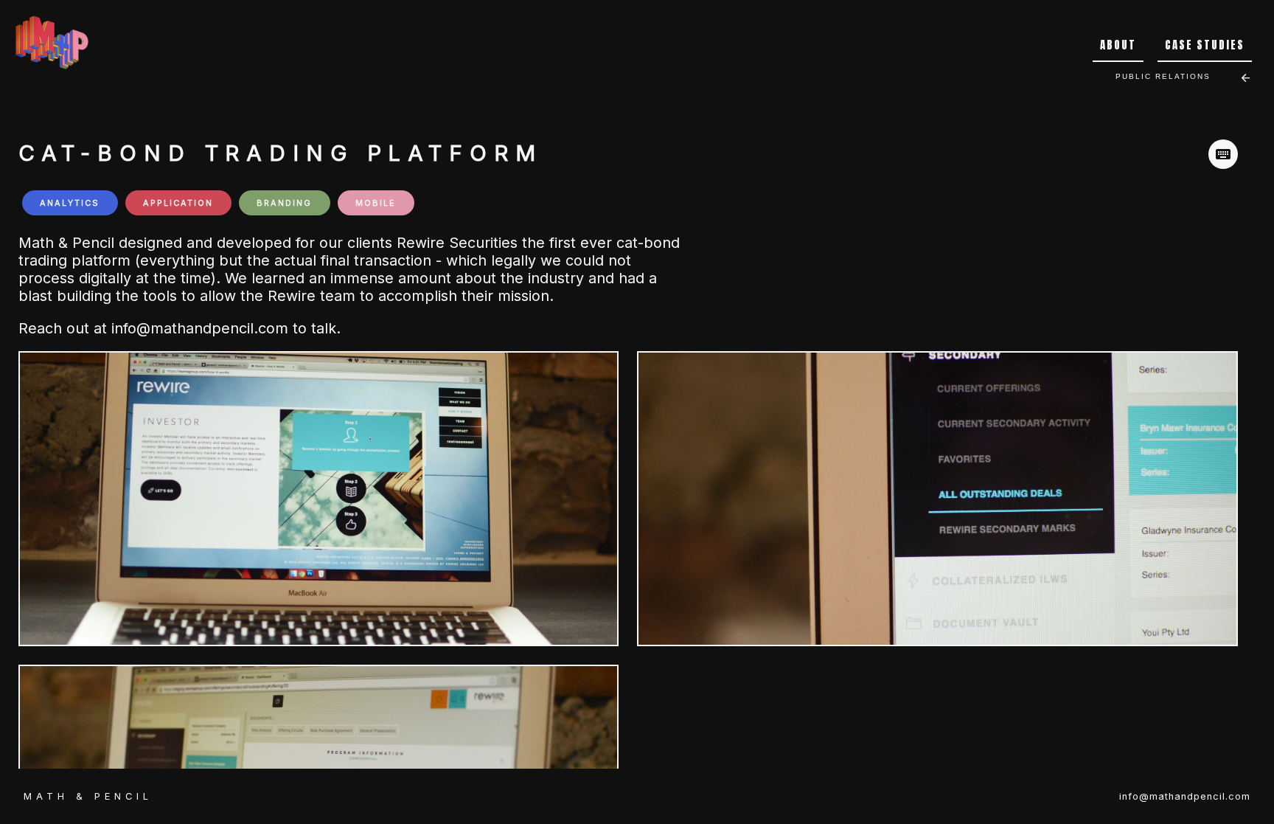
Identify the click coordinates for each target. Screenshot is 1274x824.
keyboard (1223, 154)
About (1118, 45)
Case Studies (1205, 45)
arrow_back (1245, 78)
